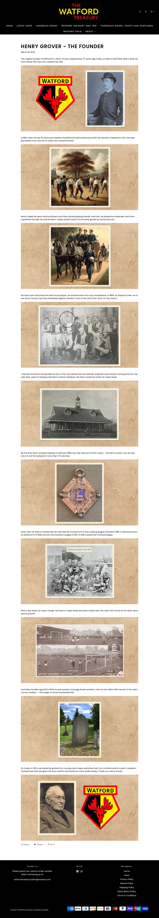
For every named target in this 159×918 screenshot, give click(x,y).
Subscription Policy (127, 891)
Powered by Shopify (41, 910)
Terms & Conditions (126, 895)
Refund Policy (126, 883)
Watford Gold (72, 31)
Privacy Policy (126, 879)
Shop (126, 875)
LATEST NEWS (24, 25)
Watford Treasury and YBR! (79, 25)
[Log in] (145, 12)
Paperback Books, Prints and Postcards (127, 25)
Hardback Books (47, 25)
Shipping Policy (126, 887)
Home (9, 25)
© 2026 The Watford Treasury (22, 910)
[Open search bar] (140, 11)
